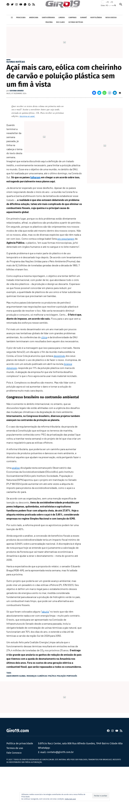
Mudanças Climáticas (37, 676)
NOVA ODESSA (111, 17)
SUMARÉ (83, 17)
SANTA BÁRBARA (48, 17)
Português (72, 676)
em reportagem (65, 238)
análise (16, 467)
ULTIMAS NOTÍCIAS (75, 22)
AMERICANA (33, 17)
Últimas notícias (15, 61)
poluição (61, 676)
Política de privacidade (19, 743)
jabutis (45, 611)
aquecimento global (16, 676)
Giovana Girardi (17, 91)
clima (44, 337)
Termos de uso (14, 748)
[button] (94, 93)
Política (52, 676)
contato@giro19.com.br (60, 752)
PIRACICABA (20, 17)
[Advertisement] (64, 784)
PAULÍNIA (49, 22)
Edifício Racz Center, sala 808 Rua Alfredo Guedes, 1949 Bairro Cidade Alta (80, 743)
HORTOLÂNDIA (96, 17)
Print (120, 93)
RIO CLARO (60, 22)
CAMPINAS (72, 17)
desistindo (59, 355)
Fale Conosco (14, 752)
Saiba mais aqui (70, 799)
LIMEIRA (61, 17)
